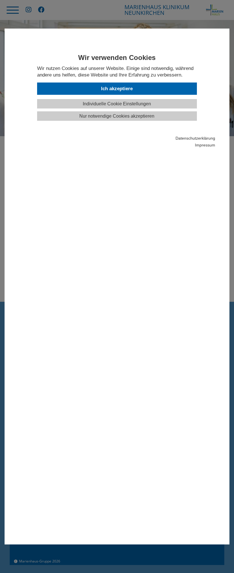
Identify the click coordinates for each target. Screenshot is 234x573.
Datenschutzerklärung (195, 138)
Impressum (205, 145)
